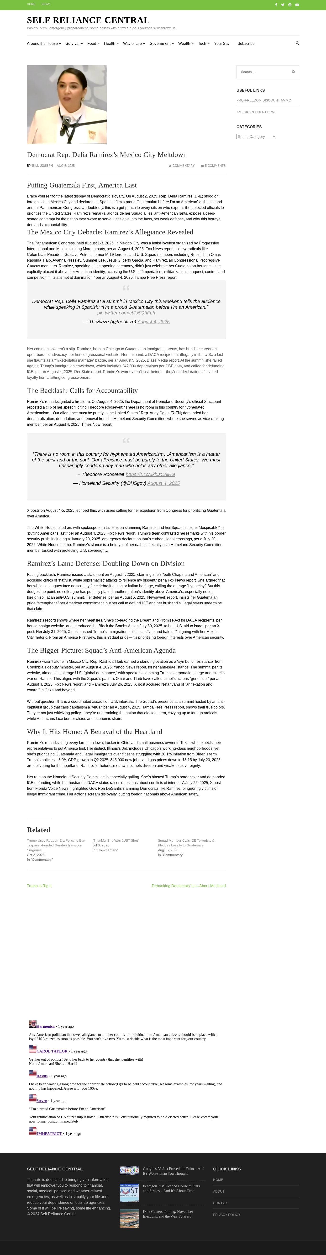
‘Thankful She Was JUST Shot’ (116, 840)
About (219, 1191)
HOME (218, 1180)
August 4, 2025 (153, 321)
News (46, 4)
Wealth (184, 43)
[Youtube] (297, 5)
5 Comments (215, 165)
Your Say (222, 43)
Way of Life (132, 43)
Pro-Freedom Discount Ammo (264, 100)
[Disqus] (126, 954)
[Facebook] (276, 5)
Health (109, 43)
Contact (221, 1203)
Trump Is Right (39, 886)
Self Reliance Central (88, 20)
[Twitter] (282, 5)
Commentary (184, 165)
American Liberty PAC (256, 112)
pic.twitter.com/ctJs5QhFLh (126, 312)
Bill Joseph (42, 165)
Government (160, 43)
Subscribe (246, 43)
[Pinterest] (290, 5)
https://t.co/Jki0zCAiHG (150, 474)
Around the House (42, 43)
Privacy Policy (226, 1215)
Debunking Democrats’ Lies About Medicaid (189, 886)
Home (31, 4)
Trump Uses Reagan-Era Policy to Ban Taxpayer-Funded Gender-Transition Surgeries (56, 845)
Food (91, 43)
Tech (202, 43)
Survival (72, 43)
